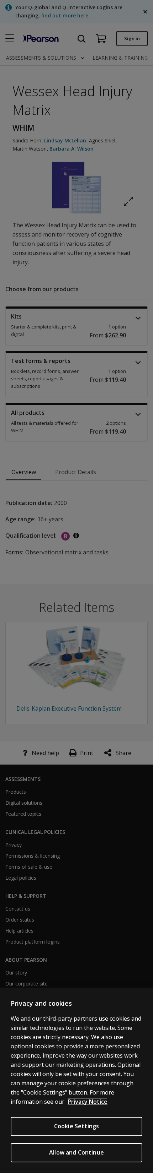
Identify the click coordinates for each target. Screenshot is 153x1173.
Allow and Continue (76, 1152)
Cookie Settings (76, 1126)
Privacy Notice (87, 1102)
